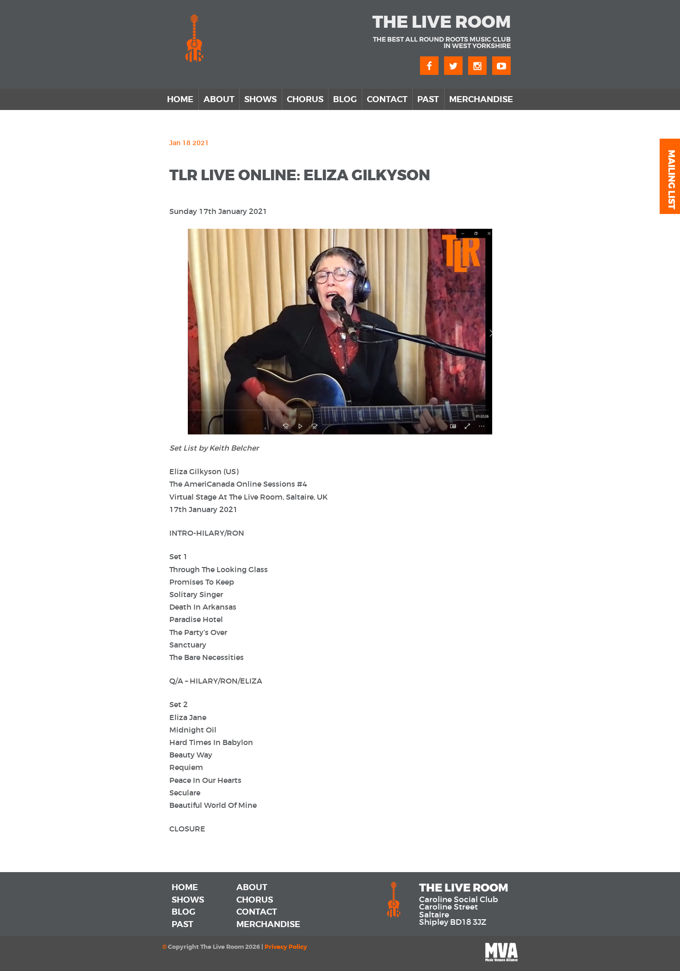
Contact (387, 99)
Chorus (305, 99)
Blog (345, 99)
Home (180, 99)
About (219, 99)
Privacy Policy (286, 947)
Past (428, 99)
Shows (260, 99)
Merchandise (481, 99)
